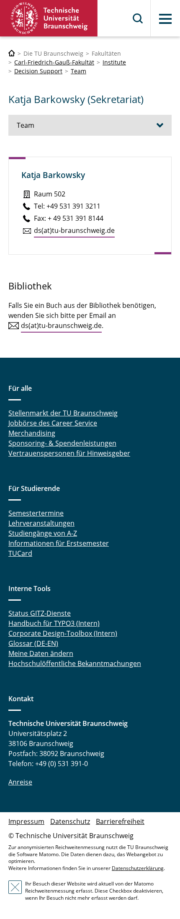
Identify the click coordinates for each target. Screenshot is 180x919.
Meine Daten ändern (40, 653)
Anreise (20, 782)
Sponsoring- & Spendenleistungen (62, 443)
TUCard (20, 553)
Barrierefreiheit (120, 821)
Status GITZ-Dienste (39, 613)
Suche (138, 18)
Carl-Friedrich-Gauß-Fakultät (54, 62)
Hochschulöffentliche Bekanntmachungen (74, 663)
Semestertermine (36, 513)
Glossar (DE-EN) (33, 643)
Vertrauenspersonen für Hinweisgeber (69, 453)
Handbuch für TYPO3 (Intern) (54, 623)
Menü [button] (165, 18)
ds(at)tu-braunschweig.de (74, 230)
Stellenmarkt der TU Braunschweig (63, 413)
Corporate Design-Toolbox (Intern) (62, 633)
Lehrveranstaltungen (41, 523)
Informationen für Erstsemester (58, 543)
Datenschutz (70, 821)
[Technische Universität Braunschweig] (49, 18)
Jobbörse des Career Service (52, 423)
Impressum (26, 821)
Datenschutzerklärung (138, 868)
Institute (114, 62)
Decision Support (38, 71)
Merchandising (31, 433)
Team (78, 71)
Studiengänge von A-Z (42, 533)
